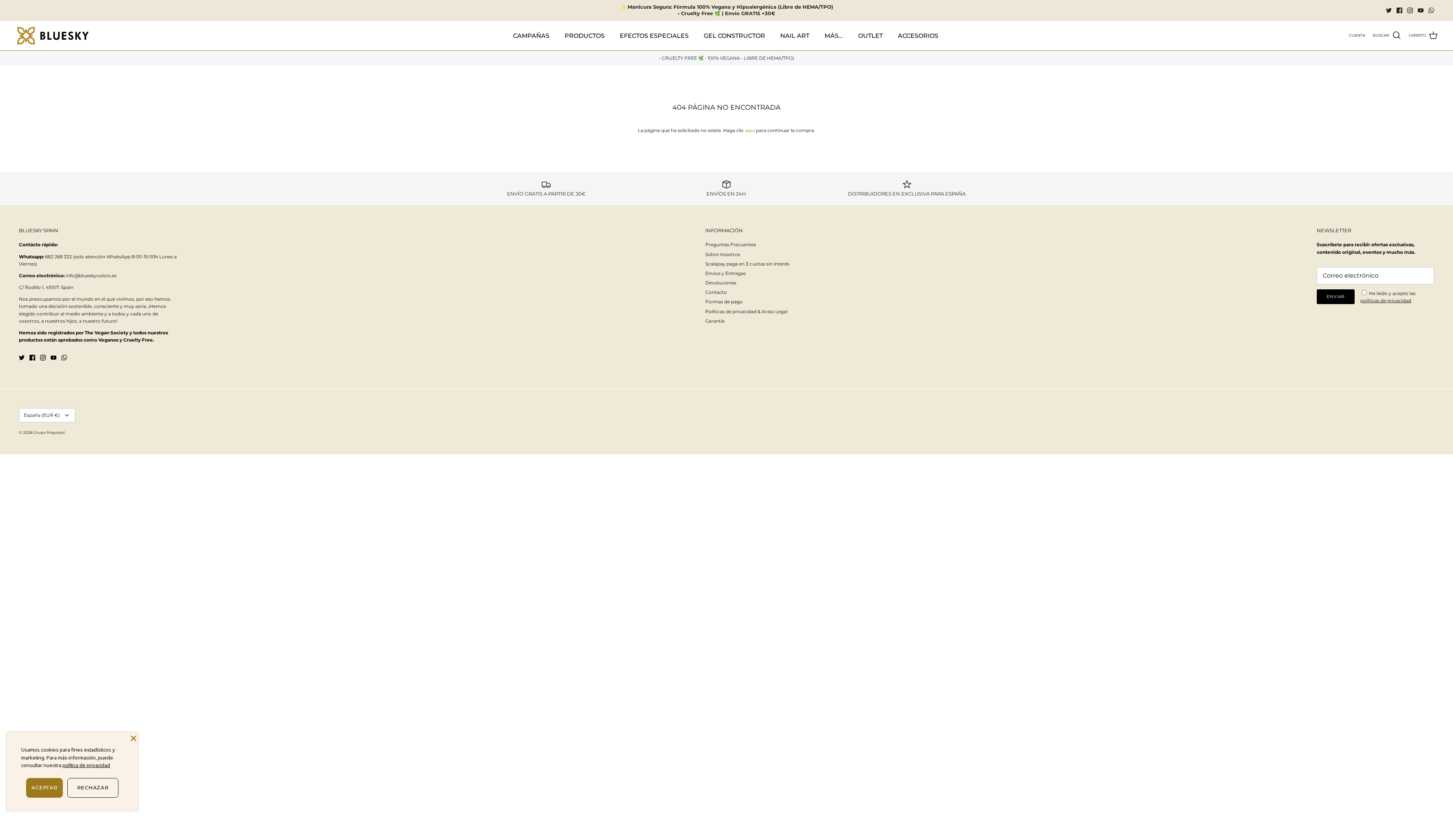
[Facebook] (1399, 10)
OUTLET (870, 35)
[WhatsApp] (1431, 10)
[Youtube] (1420, 10)
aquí (750, 130)
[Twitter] (1389, 10)
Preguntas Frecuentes (730, 244)
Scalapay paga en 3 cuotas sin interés (747, 264)
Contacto (716, 292)
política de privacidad (86, 765)
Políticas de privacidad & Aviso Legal (746, 311)
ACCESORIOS (918, 35)
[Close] (133, 737)
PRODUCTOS (585, 35)
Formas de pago (724, 301)
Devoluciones (720, 283)
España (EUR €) (42, 415)
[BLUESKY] (53, 36)
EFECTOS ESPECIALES (654, 35)
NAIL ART (794, 35)
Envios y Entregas (725, 273)
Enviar (1336, 296)
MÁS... (834, 35)
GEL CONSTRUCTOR (734, 35)
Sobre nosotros (722, 254)
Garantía (715, 321)
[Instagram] (1410, 10)
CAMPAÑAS (531, 35)
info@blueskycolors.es (91, 275)
